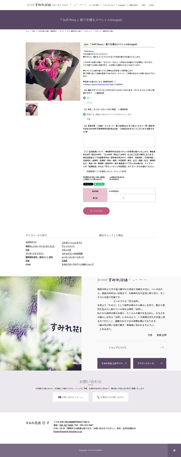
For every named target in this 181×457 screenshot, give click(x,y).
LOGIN (151, 5)
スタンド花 (66, 249)
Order (28, 264)
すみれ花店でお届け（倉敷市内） (47, 31)
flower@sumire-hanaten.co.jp (68, 431)
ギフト (62, 31)
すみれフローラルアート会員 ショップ (78, 264)
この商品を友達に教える (117, 177)
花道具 (64, 260)
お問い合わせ (133, 5)
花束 (33, 31)
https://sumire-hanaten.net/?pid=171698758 (103, 84)
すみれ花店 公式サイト (112, 363)
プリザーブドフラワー (35, 253)
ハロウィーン (88, 31)
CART (143, 5)
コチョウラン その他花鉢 (72, 253)
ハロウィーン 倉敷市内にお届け (104, 31)
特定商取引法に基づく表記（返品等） (94, 177)
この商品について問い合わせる (92, 179)
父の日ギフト (31, 242)
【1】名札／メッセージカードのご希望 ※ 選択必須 (105, 109)
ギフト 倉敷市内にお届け (74, 31)
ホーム (28, 31)
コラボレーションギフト (72, 242)
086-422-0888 (66, 425)
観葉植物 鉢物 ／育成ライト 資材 (39, 257)
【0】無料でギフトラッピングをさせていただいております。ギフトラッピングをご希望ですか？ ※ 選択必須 (118, 91)
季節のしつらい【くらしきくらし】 (40, 246)
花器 (27, 260)
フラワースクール (145, 363)
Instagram (121, 5)
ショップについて (109, 5)
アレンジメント (68, 246)
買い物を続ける (114, 179)
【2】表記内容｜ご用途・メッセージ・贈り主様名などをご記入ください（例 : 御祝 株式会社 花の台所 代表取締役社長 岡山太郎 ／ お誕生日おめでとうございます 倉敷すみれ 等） (118, 128)
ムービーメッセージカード (73, 257)
